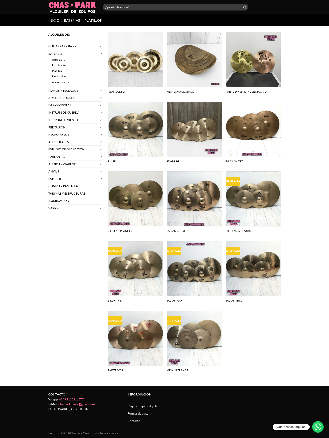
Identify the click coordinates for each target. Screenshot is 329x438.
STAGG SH (173, 161)
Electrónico (59, 76)
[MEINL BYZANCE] (194, 338)
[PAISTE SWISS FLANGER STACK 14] (253, 59)
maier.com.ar (111, 433)
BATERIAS (72, 20)
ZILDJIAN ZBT (234, 161)
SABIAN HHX (234, 300)
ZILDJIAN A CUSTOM (239, 231)
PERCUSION (56, 127)
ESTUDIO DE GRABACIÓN (66, 149)
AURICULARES (58, 142)
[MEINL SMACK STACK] (194, 59)
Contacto (134, 421)
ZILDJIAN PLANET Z (120, 231)
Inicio (53, 20)
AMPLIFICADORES (61, 97)
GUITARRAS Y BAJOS (62, 46)
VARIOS (53, 208)
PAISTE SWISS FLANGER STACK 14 (246, 91)
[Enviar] (244, 7)
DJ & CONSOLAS (59, 105)
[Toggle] (100, 46)
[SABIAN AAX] (194, 268)
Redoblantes (59, 65)
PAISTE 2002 (115, 370)
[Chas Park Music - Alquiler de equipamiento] (72, 7)
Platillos (57, 71)
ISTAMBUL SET (116, 91)
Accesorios (58, 82)
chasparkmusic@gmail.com (76, 404)
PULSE (112, 161)
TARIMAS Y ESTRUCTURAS (66, 193)
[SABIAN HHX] (253, 268)
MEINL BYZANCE (177, 370)
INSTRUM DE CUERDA (63, 112)
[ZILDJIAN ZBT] (253, 129)
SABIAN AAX (174, 300)
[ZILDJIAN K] (135, 268)
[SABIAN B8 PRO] (194, 199)
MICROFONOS (58, 134)
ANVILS (53, 171)
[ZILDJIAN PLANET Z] (135, 199)
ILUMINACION (58, 201)
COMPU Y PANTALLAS (63, 186)
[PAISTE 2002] (135, 338)
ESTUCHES (55, 178)
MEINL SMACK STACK (180, 91)
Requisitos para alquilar (143, 406)
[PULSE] (135, 129)
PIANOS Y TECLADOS (63, 90)
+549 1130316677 (71, 399)
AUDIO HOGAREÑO (62, 164)
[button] (318, 427)
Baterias (57, 59)
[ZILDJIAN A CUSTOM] (253, 199)
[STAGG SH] (194, 129)
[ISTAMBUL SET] (135, 59)
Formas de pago (138, 413)
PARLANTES (56, 156)
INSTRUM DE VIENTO (63, 120)
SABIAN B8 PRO (176, 231)
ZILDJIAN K (115, 300)
